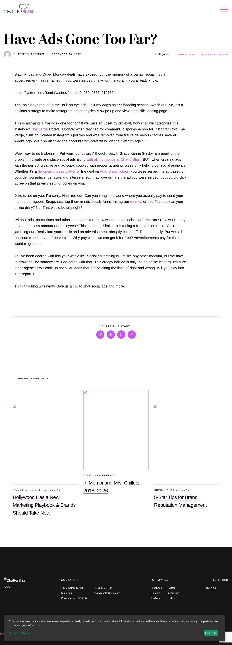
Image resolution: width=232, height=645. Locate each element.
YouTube (155, 598)
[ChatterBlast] (19, 9)
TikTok (171, 598)
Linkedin (155, 592)
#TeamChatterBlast (99, 475)
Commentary (186, 54)
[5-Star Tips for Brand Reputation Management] (186, 445)
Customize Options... (21, 633)
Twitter (171, 587)
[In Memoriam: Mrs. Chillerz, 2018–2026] (116, 430)
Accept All (211, 633)
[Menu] (224, 10)
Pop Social (51, 490)
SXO (187, 490)
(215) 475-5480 (103, 587)
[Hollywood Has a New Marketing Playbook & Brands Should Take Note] (45, 445)
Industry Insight (214, 54)
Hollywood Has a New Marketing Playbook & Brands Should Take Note (44, 505)
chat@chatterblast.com (107, 592)
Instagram (173, 592)
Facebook (156, 587)
